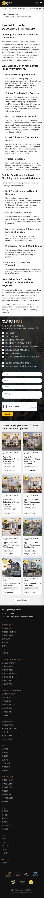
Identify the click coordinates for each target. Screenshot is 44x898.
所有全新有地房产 (8, 663)
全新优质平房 (7, 684)
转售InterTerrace (8, 697)
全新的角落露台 (7, 670)
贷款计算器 (6, 763)
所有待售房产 (7, 628)
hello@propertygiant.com (11, 610)
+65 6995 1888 (8, 613)
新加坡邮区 (6, 767)
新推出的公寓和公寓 (9, 729)
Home (4, 14)
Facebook (6, 849)
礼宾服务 (5, 801)
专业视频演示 (7, 794)
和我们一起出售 (7, 780)
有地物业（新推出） (9, 632)
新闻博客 (5, 756)
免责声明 (15, 892)
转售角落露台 (7, 701)
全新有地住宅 (13, 9)
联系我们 (5, 829)
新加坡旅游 (6, 770)
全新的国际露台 (7, 666)
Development (13, 14)
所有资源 (5, 749)
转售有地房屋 (22, 9)
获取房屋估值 (7, 787)
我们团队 (5, 815)
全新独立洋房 (7, 681)
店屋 (3, 649)
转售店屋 (5, 715)
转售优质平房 (7, 712)
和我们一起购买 (7, 784)
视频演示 (5, 760)
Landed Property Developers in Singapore (18, 16)
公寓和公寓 (6, 639)
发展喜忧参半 (7, 736)
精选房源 (5, 9)
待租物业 (5, 653)
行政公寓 (5, 732)
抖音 (3, 839)
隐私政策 (22, 892)
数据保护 (29, 892)
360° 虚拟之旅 (7, 798)
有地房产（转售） (8, 635)
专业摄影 (5, 791)
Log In (4, 863)
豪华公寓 (5, 642)
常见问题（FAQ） (8, 825)
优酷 (3, 842)
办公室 (4, 818)
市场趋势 (5, 753)
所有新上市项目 (7, 725)
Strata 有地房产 (7, 739)
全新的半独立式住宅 (9, 673)
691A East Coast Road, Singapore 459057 (18, 617)
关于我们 (5, 811)
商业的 (4, 646)
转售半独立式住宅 (8, 705)
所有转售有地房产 (8, 694)
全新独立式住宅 (7, 677)
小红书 (4, 853)
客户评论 (5, 822)
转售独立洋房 (7, 708)
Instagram (5, 846)
